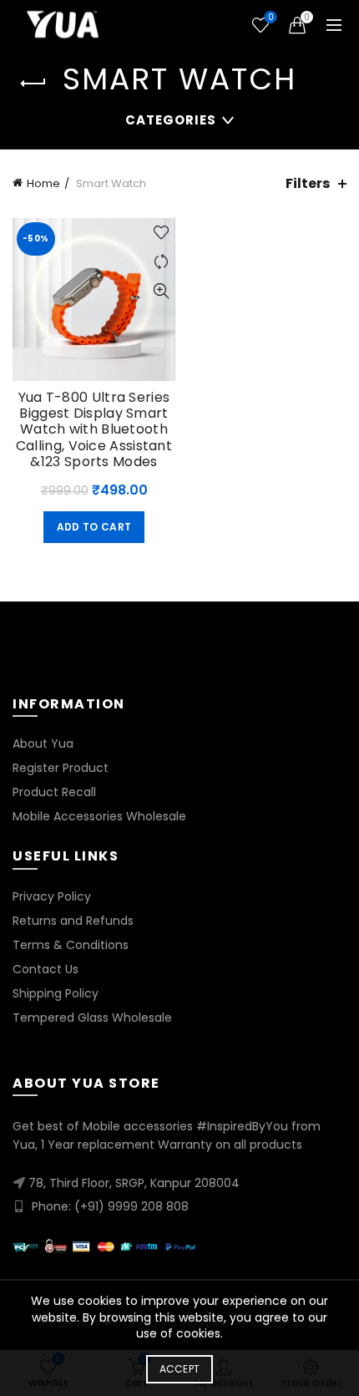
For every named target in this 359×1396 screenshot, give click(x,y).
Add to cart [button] (94, 527)
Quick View (160, 291)
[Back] (33, 83)
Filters (308, 183)
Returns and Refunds (73, 920)
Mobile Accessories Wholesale (99, 816)
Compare (160, 262)
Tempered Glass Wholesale (92, 1017)
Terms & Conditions (71, 945)
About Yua (43, 743)
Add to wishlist (160, 232)
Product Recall (54, 792)
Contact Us (45, 969)
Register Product (61, 767)
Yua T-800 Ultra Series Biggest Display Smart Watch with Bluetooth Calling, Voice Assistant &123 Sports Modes (94, 429)
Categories (170, 120)
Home (43, 183)
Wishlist (270, 18)
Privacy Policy (52, 896)
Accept (179, 1369)
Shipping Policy (56, 993)
